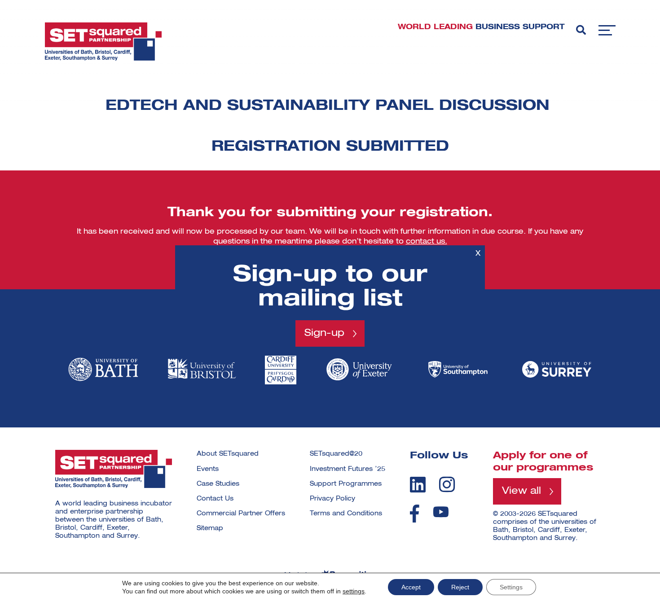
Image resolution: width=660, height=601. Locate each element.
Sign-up (324, 333)
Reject (460, 587)
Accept (411, 587)
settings (354, 591)
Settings (511, 587)
